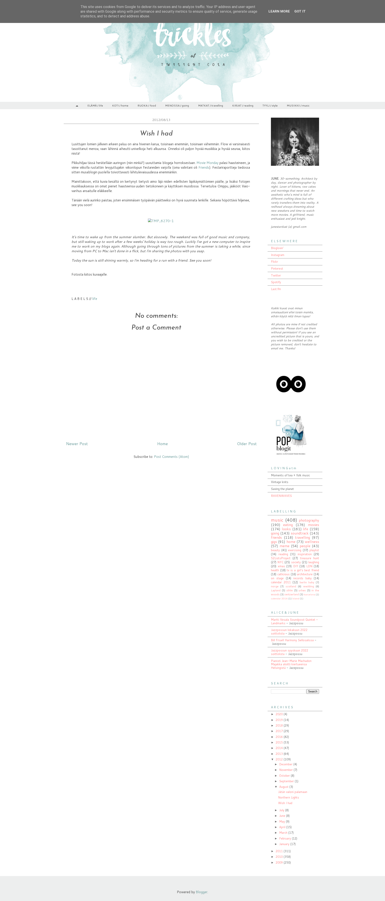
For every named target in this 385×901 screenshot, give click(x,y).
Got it (300, 11)
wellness (312, 541)
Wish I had (285, 803)
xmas (281, 566)
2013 (280, 754)
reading (283, 554)
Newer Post (77, 443)
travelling (302, 537)
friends (276, 537)
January (284, 844)
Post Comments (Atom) (171, 456)
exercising (294, 550)
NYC (280, 562)
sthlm (289, 590)
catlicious (283, 574)
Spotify (276, 282)
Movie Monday (208, 162)
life (94, 298)
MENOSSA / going (177, 105)
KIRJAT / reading (242, 105)
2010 (280, 857)
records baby (302, 578)
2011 (280, 851)
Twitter (276, 275)
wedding (308, 586)
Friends (204, 167)
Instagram (277, 255)
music (277, 519)
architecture (305, 574)
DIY (295, 566)
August (284, 787)
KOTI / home (120, 105)
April (282, 827)
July (282, 810)
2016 (280, 737)
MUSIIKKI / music (298, 105)
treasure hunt (309, 558)
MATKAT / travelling (210, 105)
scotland (291, 586)
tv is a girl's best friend (303, 570)
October (285, 776)
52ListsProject (281, 558)
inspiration (305, 554)
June (282, 816)
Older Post (247, 443)
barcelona (309, 594)
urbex (302, 590)
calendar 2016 (279, 598)
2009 (280, 862)
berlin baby (307, 582)
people (305, 545)
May (282, 821)
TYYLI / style (270, 105)
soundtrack (300, 533)
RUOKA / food (146, 105)
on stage (277, 578)
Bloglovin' (277, 248)
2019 (280, 720)
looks (286, 528)
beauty (275, 550)
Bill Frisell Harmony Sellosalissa (292, 640)
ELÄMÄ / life (95, 105)
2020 (280, 714)
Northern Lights (288, 797)
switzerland (291, 594)
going (275, 533)
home (291, 541)
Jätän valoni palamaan (292, 792)
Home (162, 443)
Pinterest (277, 268)
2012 (280, 759)
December (286, 764)
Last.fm (276, 289)
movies (313, 524)
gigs (274, 541)
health (275, 570)
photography (309, 520)
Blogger (201, 892)
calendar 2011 (281, 582)
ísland (295, 598)
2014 (280, 748)
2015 (280, 742)
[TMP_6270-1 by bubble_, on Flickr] (161, 221)
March (283, 833)
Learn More (279, 11)
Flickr (274, 262)
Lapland (276, 590)
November (286, 770)
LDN (309, 566)
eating (288, 524)
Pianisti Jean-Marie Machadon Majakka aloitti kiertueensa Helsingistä (291, 664)
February (285, 838)
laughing (313, 562)
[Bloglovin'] (291, 403)
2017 (280, 731)
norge (275, 586)
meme (284, 545)
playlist (314, 550)
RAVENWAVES (281, 496)
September (287, 781)
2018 (280, 725)
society (296, 562)
